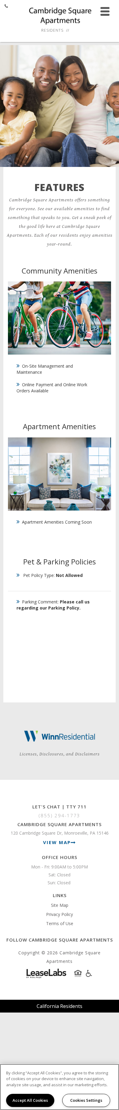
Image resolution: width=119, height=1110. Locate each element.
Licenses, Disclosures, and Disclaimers (60, 754)
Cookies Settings (86, 1100)
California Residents (59, 1006)
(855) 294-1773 (59, 815)
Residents (52, 30)
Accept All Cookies (30, 1100)
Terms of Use (59, 923)
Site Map (59, 905)
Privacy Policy (59, 914)
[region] (59, 1087)
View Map (57, 842)
